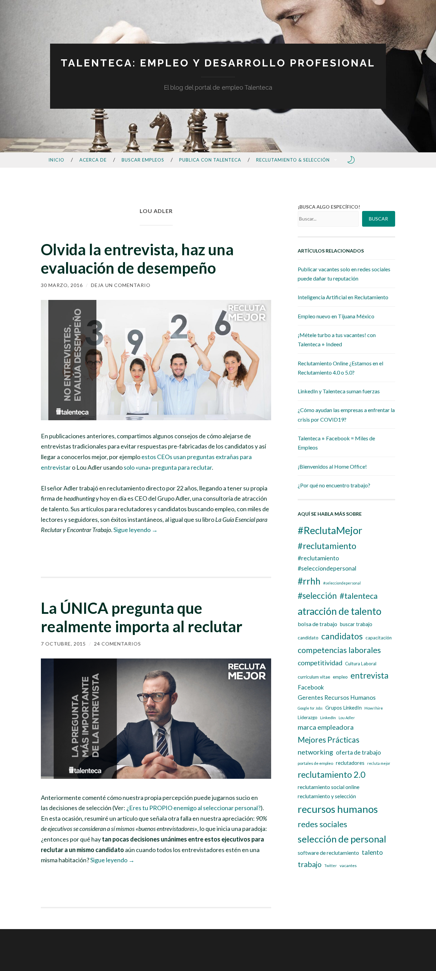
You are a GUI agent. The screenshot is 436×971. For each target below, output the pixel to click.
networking (315, 752)
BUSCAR (378, 219)
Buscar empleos (143, 160)
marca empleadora (326, 727)
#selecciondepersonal (342, 583)
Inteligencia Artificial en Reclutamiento (343, 297)
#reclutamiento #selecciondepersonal (327, 563)
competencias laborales (339, 650)
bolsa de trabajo (317, 624)
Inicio (56, 160)
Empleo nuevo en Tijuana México (336, 316)
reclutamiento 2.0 (331, 774)
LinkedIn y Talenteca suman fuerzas (339, 391)
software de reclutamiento (328, 853)
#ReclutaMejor (330, 530)
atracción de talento (340, 611)
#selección (317, 596)
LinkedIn (328, 717)
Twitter (330, 865)
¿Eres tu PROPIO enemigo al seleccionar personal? (193, 807)
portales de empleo (315, 763)
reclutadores (350, 763)
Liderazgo (307, 717)
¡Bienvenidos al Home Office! (332, 466)
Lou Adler (347, 717)
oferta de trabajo (358, 752)
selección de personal (342, 839)
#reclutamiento (327, 546)
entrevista (370, 675)
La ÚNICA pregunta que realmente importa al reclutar (142, 617)
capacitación (378, 637)
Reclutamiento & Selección (293, 160)
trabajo (310, 864)
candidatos (342, 636)
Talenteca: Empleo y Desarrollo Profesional (218, 63)
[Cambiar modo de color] (351, 159)
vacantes (348, 865)
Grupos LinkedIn (343, 708)
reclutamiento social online (328, 787)
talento (372, 852)
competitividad (320, 663)
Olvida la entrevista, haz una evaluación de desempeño (137, 258)
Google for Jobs (310, 708)
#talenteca (359, 596)
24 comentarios (117, 644)
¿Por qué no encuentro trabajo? (334, 485)
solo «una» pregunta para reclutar (168, 467)
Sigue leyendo (135, 529)
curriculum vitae (314, 677)
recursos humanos (338, 809)
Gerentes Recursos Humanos (337, 697)
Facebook (311, 687)
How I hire (373, 708)
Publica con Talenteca (210, 160)
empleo (340, 677)
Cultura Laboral (360, 663)
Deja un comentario (121, 285)
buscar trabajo (356, 624)
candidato (308, 637)
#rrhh (309, 581)
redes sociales (322, 824)
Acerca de (93, 160)
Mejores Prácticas (328, 739)
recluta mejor (378, 763)
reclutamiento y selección (327, 796)
